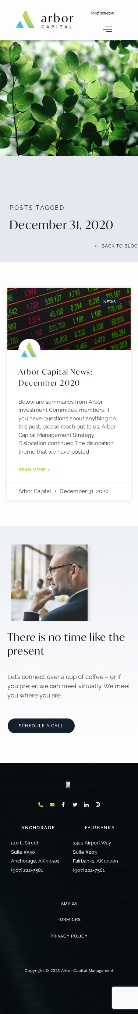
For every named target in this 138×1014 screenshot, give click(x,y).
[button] (16, 24)
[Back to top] (69, 511)
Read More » (34, 469)
